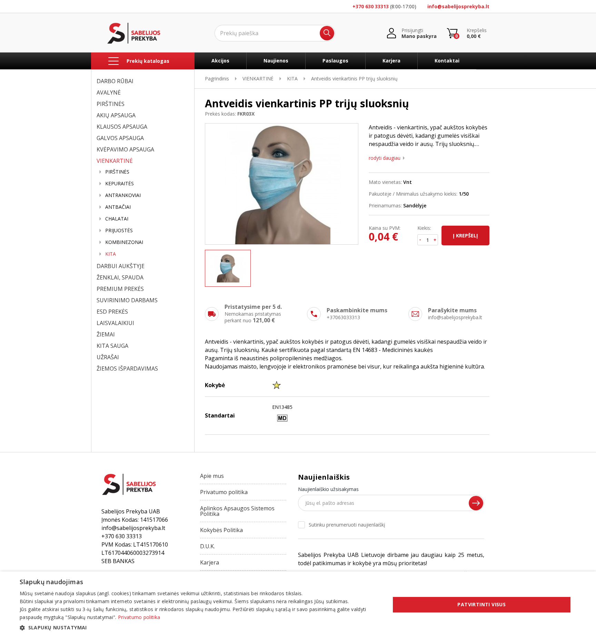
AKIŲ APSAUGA (116, 115)
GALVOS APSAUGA (120, 138)
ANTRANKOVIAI (123, 195)
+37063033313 (343, 317)
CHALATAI (116, 218)
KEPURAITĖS (119, 183)
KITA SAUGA (112, 346)
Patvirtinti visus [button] (481, 604)
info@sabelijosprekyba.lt (458, 6)
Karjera (391, 60)
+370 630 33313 (370, 6)
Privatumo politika (224, 492)
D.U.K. (207, 546)
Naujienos (276, 60)
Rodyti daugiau (384, 158)
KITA (110, 254)
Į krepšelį (465, 235)
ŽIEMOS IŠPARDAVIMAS (127, 368)
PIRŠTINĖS (111, 104)
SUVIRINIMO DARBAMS (127, 300)
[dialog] (298, 604)
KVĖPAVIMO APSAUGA (125, 149)
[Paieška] (327, 33)
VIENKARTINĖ (115, 161)
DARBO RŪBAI (115, 81)
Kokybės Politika (221, 530)
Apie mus (212, 476)
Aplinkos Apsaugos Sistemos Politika (237, 511)
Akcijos (220, 60)
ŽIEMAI (106, 334)
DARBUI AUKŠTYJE (121, 266)
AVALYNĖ (109, 92)
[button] (199, 627)
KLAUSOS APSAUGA (122, 126)
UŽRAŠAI (108, 357)
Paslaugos (335, 60)
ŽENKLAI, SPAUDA (120, 277)
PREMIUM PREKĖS (120, 289)
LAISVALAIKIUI (115, 323)
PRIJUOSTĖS (119, 230)
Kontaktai (447, 60)
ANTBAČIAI (118, 207)
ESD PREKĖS (112, 311)
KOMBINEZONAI (124, 242)
